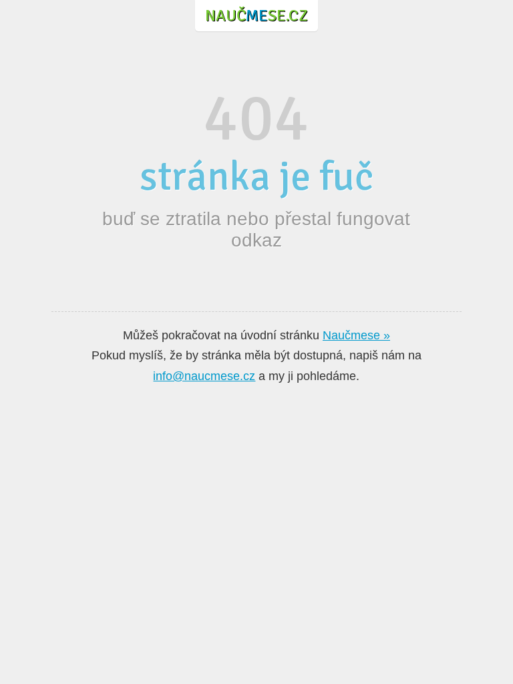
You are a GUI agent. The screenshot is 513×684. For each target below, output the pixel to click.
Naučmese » (356, 335)
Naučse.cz (256, 15)
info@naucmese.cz (204, 376)
